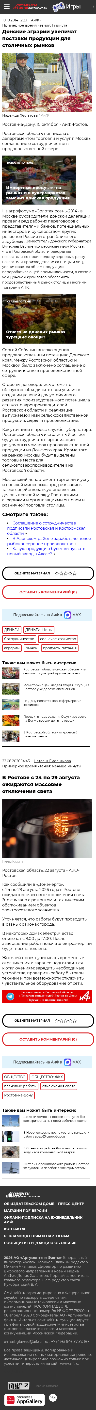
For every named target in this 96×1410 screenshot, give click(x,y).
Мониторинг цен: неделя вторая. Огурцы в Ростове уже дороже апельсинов (56, 687)
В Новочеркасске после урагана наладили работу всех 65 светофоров (56, 1134)
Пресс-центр (71, 1204)
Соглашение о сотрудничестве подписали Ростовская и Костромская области (46, 528)
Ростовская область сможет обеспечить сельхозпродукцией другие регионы (54, 671)
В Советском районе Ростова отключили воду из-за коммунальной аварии (55, 1150)
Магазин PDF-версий (25, 1210)
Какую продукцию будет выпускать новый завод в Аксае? (46, 551)
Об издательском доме (29, 1204)
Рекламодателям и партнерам (36, 1236)
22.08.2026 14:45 (16, 761)
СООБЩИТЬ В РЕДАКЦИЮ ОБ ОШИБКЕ (41, 1243)
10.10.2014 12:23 (14, 20)
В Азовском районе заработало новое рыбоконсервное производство (49, 541)
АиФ (45, 115)
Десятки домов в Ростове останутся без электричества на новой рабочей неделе (54, 1119)
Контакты (14, 1229)
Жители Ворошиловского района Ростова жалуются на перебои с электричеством (56, 1166)
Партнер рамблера (46, 1385)
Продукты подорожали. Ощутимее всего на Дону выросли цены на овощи (54, 718)
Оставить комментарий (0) (48, 592)
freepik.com (12, 861)
